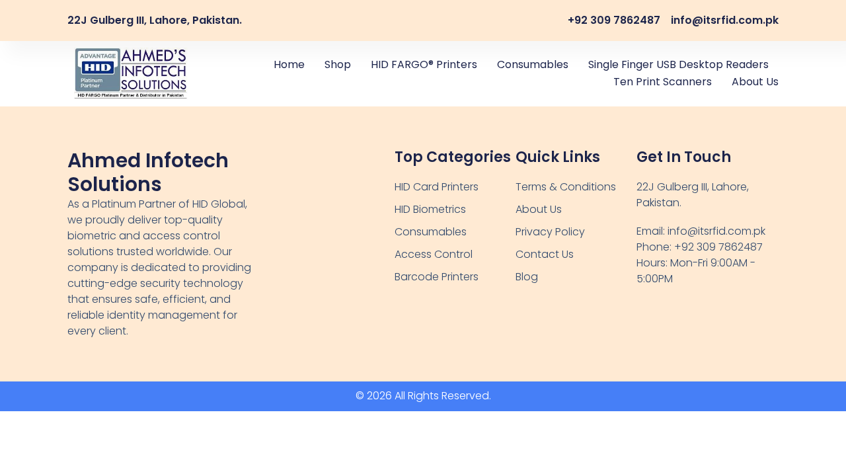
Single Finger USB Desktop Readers (678, 64)
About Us (755, 81)
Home (289, 64)
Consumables (532, 64)
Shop (338, 64)
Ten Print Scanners (662, 81)
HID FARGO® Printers (424, 64)
